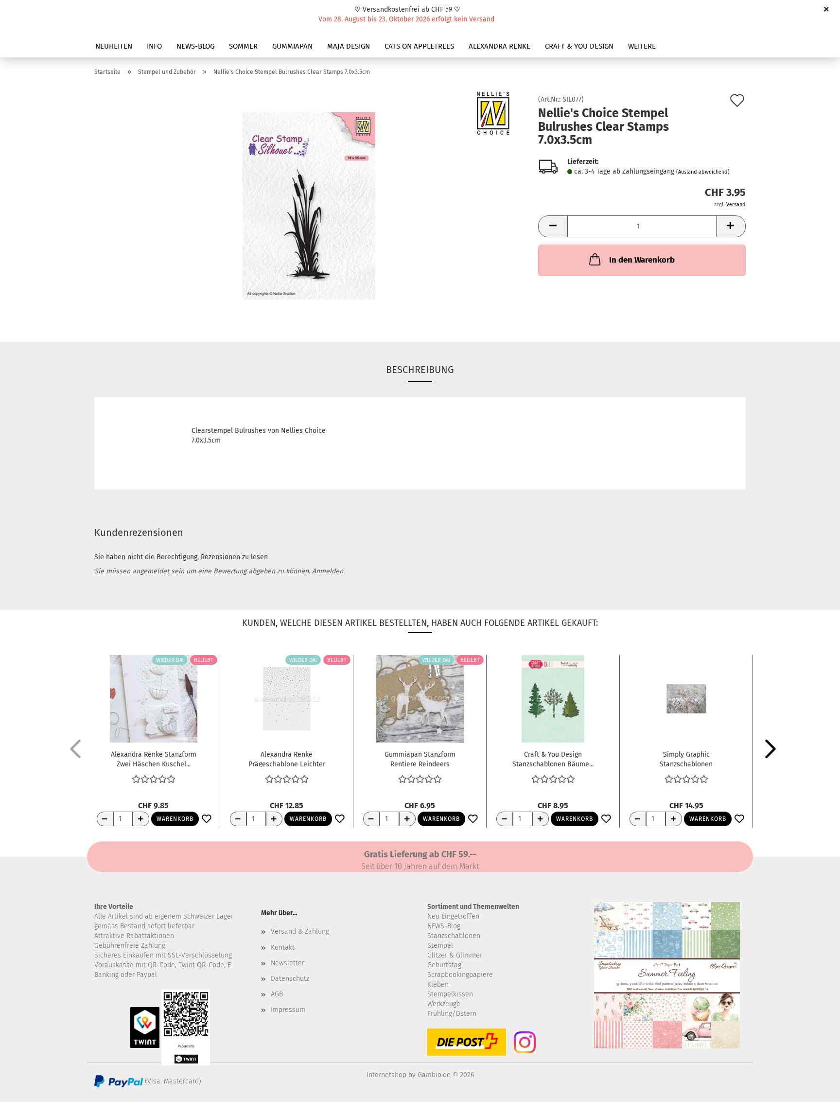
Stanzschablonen (453, 936)
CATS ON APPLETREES (419, 46)
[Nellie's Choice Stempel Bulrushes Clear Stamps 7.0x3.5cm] (309, 205)
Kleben (438, 984)
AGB (277, 994)
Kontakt (283, 947)
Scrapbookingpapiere (460, 975)
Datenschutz (290, 979)
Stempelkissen (450, 994)
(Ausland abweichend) (703, 172)
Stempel (440, 945)
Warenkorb (175, 819)
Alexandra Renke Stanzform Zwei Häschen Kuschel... (153, 758)
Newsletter (287, 963)
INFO (154, 46)
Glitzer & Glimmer (454, 955)
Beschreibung (420, 369)
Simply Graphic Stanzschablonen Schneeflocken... (686, 758)
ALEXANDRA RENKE (499, 46)
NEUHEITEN (113, 46)
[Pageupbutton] (813, 1102)
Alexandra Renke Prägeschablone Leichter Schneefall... (286, 758)
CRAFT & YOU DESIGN (579, 46)
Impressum (288, 1010)
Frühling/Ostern (451, 1014)
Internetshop (386, 1075)
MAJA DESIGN (348, 46)
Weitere (642, 46)
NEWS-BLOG (195, 46)
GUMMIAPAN (292, 46)
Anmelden (327, 571)
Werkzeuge (443, 1004)
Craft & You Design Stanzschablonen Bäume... (553, 758)
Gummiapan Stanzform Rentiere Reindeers (420, 758)
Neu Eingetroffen (453, 916)
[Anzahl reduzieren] (105, 819)
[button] (552, 226)
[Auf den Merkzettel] (206, 819)
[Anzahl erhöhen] (141, 819)
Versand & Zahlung (300, 931)
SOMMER (243, 46)
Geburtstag (444, 965)
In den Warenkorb (642, 260)
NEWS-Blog (443, 926)
